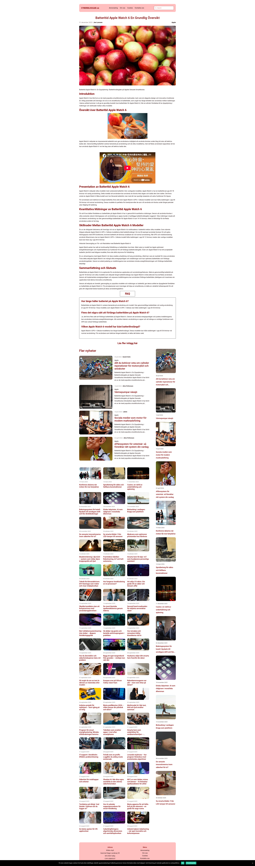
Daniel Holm (126, 357)
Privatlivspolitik (191, 863)
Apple (174, 22)
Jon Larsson (98, 22)
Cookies (130, 8)
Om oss (122, 8)
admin (125, 412)
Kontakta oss (139, 8)
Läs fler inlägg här (128, 343)
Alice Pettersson (128, 386)
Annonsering (113, 8)
